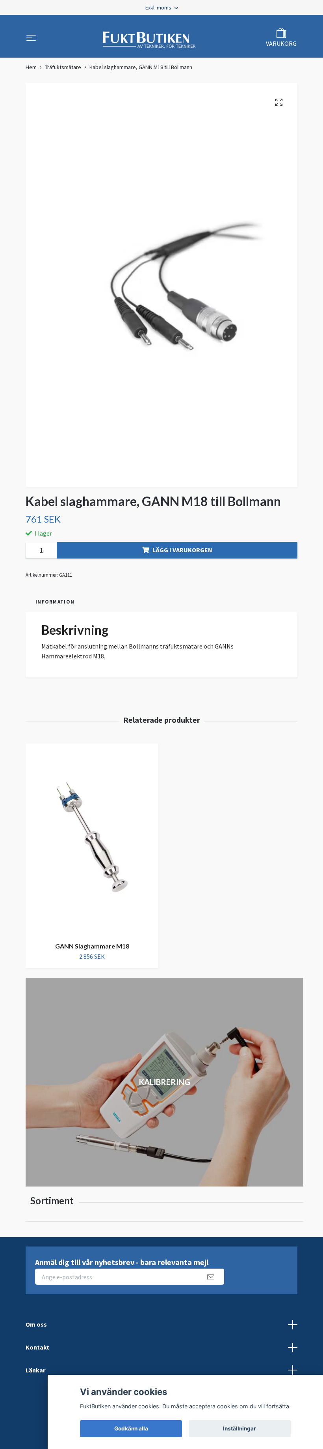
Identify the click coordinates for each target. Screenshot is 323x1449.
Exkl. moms (159, 7)
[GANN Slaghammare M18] (92, 840)
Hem (31, 67)
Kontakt (37, 1347)
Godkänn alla (131, 1428)
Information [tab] (54, 601)
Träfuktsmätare (63, 67)
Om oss (36, 1324)
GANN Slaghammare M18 (92, 946)
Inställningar (239, 1428)
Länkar (35, 1370)
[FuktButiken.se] (149, 38)
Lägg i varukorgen (182, 550)
